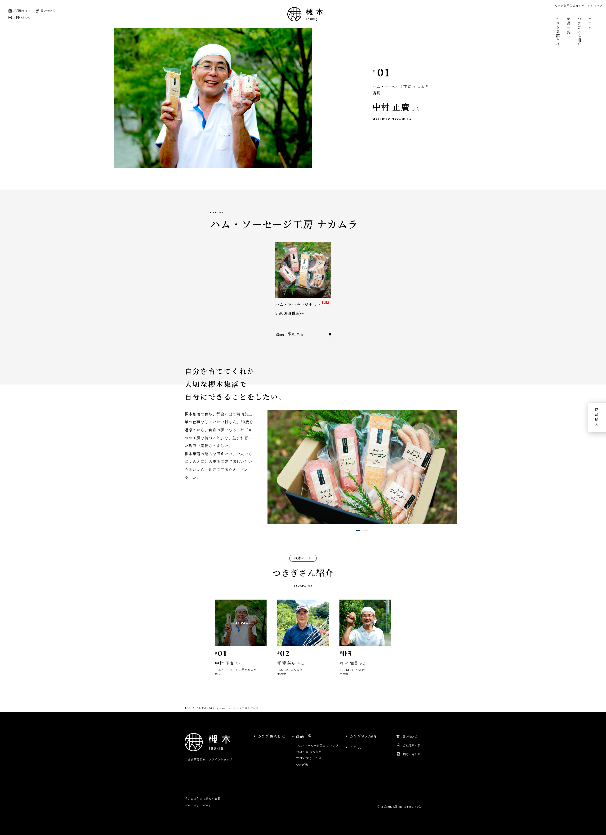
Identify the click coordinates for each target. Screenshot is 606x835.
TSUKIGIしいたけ (308, 758)
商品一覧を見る (290, 334)
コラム (590, 23)
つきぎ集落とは (558, 31)
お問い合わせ (22, 17)
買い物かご (47, 11)
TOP (188, 708)
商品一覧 (568, 25)
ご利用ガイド (22, 11)
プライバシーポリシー (199, 806)
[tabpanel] (362, 467)
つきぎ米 (302, 764)
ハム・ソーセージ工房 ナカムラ (317, 745)
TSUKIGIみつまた (308, 752)
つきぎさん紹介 (579, 31)
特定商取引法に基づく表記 (202, 798)
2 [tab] (364, 530)
